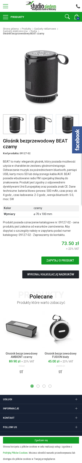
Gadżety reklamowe (45, 28)
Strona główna (11, 28)
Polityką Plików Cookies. (15, 452)
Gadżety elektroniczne (15, 31)
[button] (32, 386)
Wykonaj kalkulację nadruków (50, 274)
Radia (34, 31)
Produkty (17, 16)
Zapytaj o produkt (60, 260)
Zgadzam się (41, 440)
